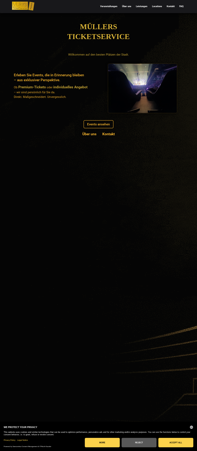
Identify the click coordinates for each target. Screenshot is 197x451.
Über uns (89, 134)
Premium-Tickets (32, 87)
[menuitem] (108, 6)
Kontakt (108, 134)
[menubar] (141, 6)
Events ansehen (98, 124)
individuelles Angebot (70, 87)
